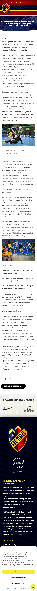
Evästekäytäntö (12, 588)
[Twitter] (16, 2)
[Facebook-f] (11, 2)
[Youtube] (25, 2)
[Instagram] (20, 2)
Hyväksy (18, 572)
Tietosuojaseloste (23, 588)
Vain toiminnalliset (18, 578)
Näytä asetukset (18, 583)
